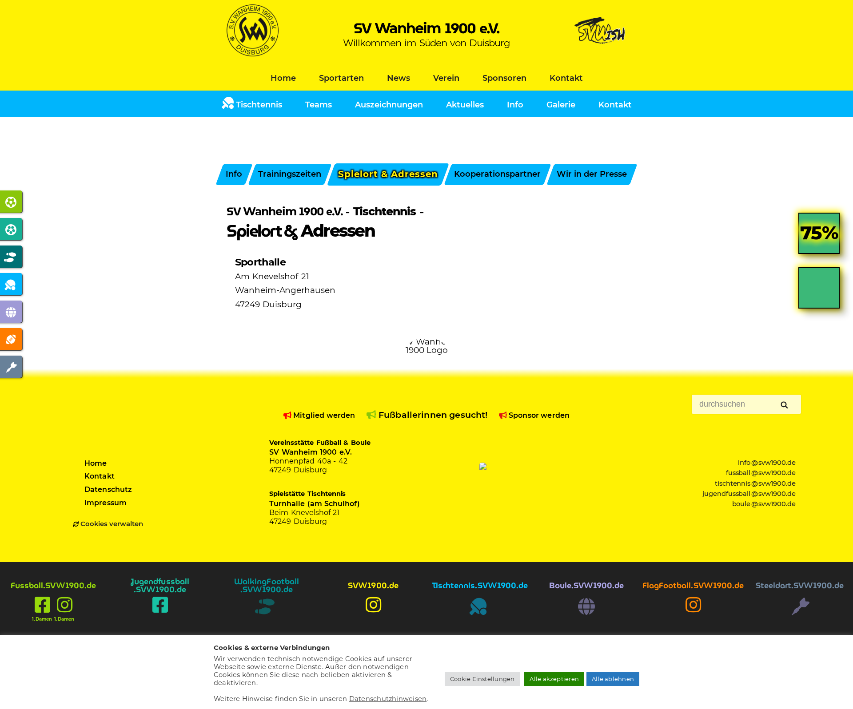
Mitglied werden (323, 415)
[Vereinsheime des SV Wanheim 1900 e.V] (600, 53)
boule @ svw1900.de (764, 504)
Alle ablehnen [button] (613, 678)
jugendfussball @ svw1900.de (749, 494)
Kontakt (566, 78)
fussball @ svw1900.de (761, 473)
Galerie (560, 105)
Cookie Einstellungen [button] (482, 678)
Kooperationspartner (497, 174)
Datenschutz (108, 489)
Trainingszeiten (289, 174)
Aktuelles (465, 105)
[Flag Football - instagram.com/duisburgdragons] (693, 614)
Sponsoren (504, 78)
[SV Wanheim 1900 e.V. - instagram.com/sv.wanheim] (373, 614)
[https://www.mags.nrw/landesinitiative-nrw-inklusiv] (532, 489)
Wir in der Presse (592, 174)
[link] (819, 240)
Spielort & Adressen (388, 174)
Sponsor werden (538, 415)
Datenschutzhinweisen (388, 699)
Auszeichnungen (389, 105)
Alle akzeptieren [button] (554, 678)
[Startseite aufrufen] (253, 53)
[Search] (785, 405)
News (398, 78)
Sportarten (341, 78)
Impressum (105, 503)
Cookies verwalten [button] (111, 524)
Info (515, 105)
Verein (446, 78)
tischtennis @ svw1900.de (755, 483)
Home (283, 78)
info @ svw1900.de (767, 463)
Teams (318, 105)
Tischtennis (258, 105)
